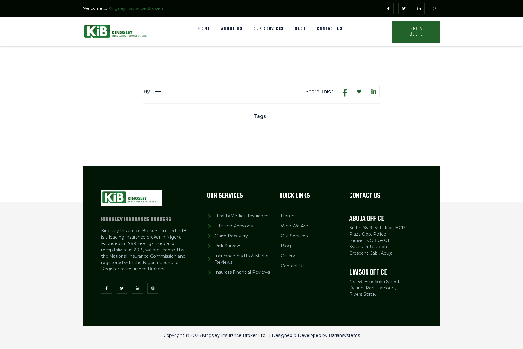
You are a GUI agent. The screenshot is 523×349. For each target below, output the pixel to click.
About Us (231, 28)
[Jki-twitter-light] (403, 8)
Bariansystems (344, 335)
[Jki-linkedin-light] (419, 8)
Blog (300, 28)
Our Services (268, 28)
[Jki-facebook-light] (388, 8)
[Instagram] (434, 8)
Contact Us (330, 28)
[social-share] (344, 91)
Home (204, 28)
